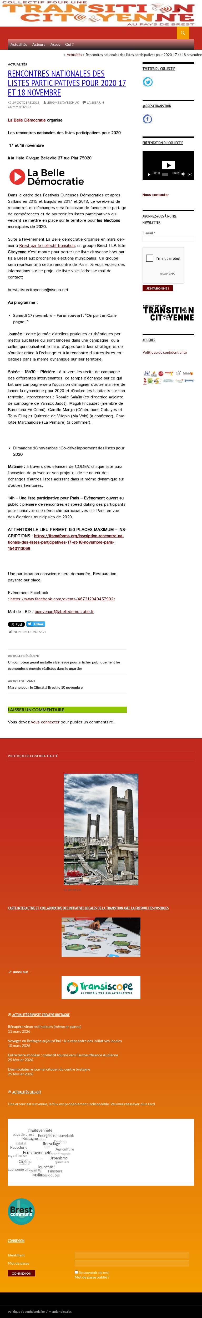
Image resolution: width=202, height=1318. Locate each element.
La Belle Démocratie (27, 120)
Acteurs (38, 44)
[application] (168, 165)
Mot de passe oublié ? (92, 1277)
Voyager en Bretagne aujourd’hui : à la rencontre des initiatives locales (65, 1040)
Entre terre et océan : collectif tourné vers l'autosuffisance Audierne (63, 1055)
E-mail (149, 233)
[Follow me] (35, 625)
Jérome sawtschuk (63, 102)
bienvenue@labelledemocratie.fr (64, 612)
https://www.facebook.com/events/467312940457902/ (63, 599)
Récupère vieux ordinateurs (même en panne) (44, 1026)
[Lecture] (149, 174)
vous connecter (45, 722)
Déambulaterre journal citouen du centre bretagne (49, 1069)
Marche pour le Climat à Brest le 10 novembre (45, 684)
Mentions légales (60, 1312)
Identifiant (16, 1255)
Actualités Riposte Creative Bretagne (41, 1014)
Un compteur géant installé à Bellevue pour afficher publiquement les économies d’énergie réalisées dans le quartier (64, 662)
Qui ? (69, 44)
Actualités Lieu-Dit (26, 1092)
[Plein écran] (189, 174)
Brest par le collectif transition (47, 246)
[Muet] (183, 174)
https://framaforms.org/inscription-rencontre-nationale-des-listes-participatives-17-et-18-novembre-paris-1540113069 (66, 542)
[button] (168, 165)
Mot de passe (18, 1263)
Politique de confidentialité (183, 7)
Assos (55, 44)
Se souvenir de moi (94, 1272)
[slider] (165, 174)
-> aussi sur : (19, 972)
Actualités (19, 44)
